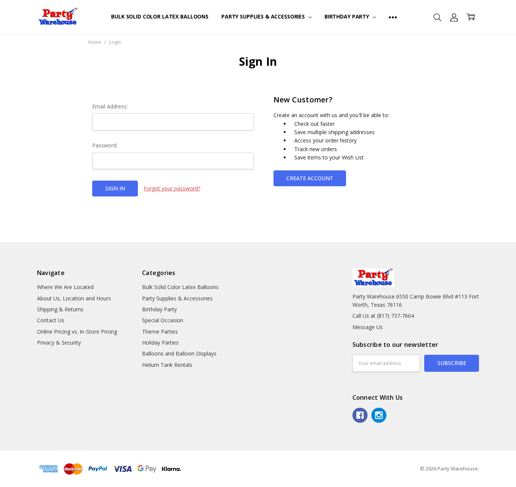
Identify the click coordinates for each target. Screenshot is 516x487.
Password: (104, 145)
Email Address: (110, 106)
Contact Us (50, 320)
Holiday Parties (160, 342)
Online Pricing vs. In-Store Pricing (77, 331)
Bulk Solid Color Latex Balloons (160, 16)
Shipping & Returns (60, 309)
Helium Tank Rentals (167, 364)
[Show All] (392, 17)
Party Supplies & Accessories (263, 16)
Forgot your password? (172, 188)
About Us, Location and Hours (74, 298)
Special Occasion (162, 320)
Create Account (309, 178)
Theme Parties (160, 331)
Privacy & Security (59, 342)
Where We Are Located (65, 287)
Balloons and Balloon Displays (179, 353)
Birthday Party (347, 16)
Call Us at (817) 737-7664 (383, 315)
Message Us (367, 327)
